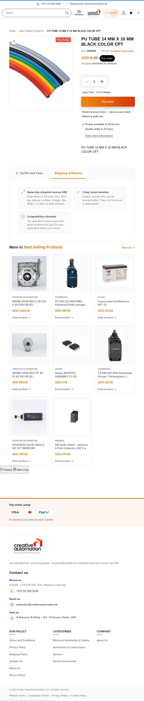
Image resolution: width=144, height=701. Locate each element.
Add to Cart (22, 470)
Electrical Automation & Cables (71, 640)
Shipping (86, 63)
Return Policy (17, 675)
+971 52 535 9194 (27, 590)
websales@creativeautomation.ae (37, 604)
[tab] (29, 173)
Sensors (58, 654)
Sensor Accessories (64, 661)
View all (127, 247)
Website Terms (17, 695)
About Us (14, 668)
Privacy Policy (17, 647)
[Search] (67, 13)
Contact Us (15, 661)
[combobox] (36, 13)
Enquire (7, 470)
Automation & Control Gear (69, 647)
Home (12, 31)
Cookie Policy (79, 695)
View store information (99, 135)
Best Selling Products (31, 31)
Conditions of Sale (39, 695)
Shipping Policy (18, 654)
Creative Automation (123, 51)
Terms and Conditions (22, 640)
